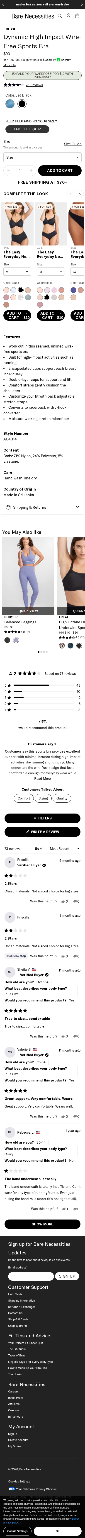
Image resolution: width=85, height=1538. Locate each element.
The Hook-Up (16, 1374)
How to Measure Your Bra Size (27, 1368)
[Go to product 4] (47, 652)
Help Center (16, 1294)
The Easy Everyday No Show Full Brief (17, 254)
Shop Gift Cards (18, 1319)
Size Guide (73, 144)
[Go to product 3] (44, 652)
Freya (9, 29)
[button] (4, 16)
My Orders (15, 1446)
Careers (13, 1391)
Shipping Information (21, 1300)
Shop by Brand (17, 1325)
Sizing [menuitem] (43, 798)
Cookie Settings (17, 1531)
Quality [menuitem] (61, 798)
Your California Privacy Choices (36, 1489)
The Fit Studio (17, 1349)
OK (58, 1531)
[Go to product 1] (38, 652)
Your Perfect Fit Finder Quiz (25, 1343)
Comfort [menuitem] (24, 798)
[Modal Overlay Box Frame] (39, 127)
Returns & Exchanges (21, 1307)
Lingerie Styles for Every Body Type (30, 1361)
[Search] (60, 16)
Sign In (12, 1434)
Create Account (18, 1440)
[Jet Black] (22, 107)
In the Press (15, 1398)
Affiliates (13, 1404)
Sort (39, 848)
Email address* (17, 1267)
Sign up (67, 1276)
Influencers (15, 1416)
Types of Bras (16, 1355)
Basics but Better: (42, 4)
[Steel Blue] (10, 107)
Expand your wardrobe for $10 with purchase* (42, 75)
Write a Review (52, 833)
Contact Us (15, 1313)
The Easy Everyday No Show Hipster (49, 254)
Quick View (28, 611)
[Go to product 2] (41, 652)
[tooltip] (55, 744)
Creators (13, 1410)
